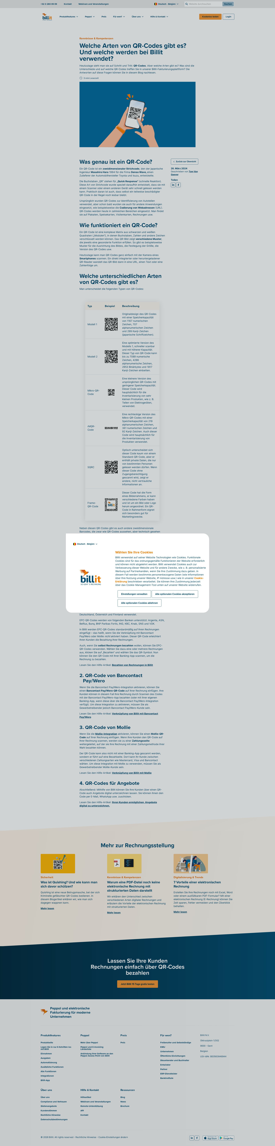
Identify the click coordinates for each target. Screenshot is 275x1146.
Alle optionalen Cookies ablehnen (139, 603)
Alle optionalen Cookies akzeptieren (175, 594)
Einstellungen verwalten (134, 594)
